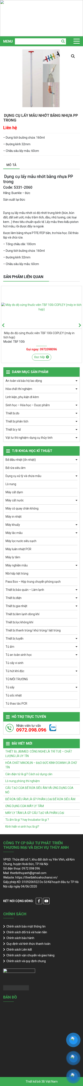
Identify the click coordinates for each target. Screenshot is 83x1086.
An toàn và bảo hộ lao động (24, 380)
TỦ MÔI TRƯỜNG (17, 679)
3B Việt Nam (49, 1081)
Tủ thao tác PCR (16, 703)
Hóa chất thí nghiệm (19, 389)
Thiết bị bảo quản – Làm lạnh (25, 589)
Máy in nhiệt (13, 516)
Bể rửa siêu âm (16, 468)
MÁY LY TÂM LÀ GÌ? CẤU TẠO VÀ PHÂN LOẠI (34, 813)
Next (80, 325)
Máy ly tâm (13, 557)
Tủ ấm (10, 646)
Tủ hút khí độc (15, 671)
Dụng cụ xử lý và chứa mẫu (23, 476)
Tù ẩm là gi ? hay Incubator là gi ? (27, 819)
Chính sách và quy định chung (26, 961)
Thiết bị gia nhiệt (16, 606)
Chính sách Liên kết (19, 949)
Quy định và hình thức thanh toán (28, 943)
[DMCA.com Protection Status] (16, 987)
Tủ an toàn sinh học (19, 654)
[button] (73, 56)
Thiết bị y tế (13, 429)
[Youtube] (46, 901)
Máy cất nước (15, 500)
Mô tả (11, 165)
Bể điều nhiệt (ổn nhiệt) (21, 459)
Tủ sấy (10, 687)
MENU (8, 41)
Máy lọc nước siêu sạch (21, 541)
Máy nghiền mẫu (17, 565)
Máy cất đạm (14, 492)
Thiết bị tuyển (14, 638)
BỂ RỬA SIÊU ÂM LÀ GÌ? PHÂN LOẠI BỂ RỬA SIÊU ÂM (40, 799)
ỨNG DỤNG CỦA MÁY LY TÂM (24, 806)
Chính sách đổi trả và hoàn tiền (26, 932)
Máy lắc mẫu (14, 533)
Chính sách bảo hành (20, 938)
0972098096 (48, 349)
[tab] (11, 165)
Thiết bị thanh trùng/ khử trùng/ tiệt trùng (33, 630)
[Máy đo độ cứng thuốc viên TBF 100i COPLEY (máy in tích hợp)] (41, 307)
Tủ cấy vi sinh (14, 663)
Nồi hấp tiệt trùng (17, 573)
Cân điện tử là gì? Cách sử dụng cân (28, 774)
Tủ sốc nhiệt (14, 695)
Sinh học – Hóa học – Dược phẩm (28, 405)
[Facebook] (39, 901)
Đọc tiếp (39, 357)
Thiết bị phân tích (17, 421)
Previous (3, 325)
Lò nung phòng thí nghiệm (22, 781)
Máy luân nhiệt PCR (18, 549)
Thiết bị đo (12, 413)
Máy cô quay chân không (22, 508)
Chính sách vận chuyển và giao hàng (30, 955)
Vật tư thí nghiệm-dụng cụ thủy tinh (29, 437)
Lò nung (11, 484)
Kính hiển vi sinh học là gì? (22, 826)
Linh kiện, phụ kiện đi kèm (22, 397)
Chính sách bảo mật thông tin (26, 926)
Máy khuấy (13, 524)
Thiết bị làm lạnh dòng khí (22, 614)
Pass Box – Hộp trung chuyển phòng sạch (33, 581)
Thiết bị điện (13, 598)
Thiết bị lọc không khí (19, 622)
